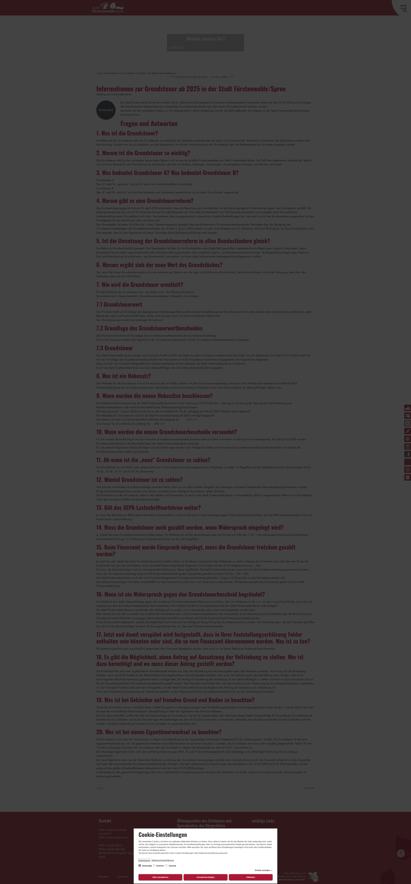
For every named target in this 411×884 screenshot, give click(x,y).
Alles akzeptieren (160, 877)
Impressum (144, 860)
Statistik (172, 866)
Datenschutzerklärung (163, 860)
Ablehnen (250, 877)
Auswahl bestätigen (205, 877)
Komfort (160, 866)
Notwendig (147, 866)
